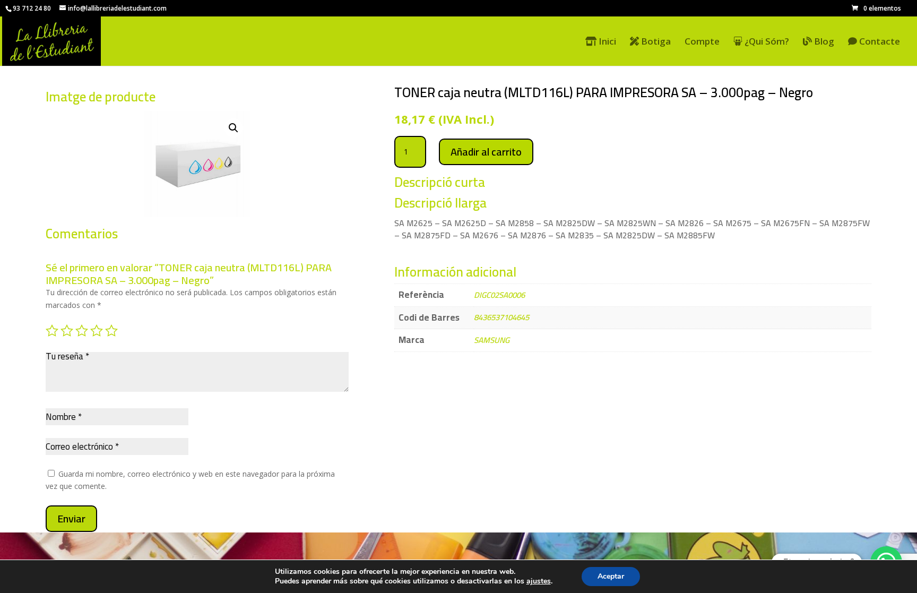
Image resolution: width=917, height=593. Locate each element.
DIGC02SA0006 (499, 295)
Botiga (655, 42)
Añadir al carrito (486, 151)
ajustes (538, 581)
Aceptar (611, 576)
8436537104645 (501, 317)
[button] (233, 127)
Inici (606, 42)
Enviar (71, 518)
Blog (823, 42)
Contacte (878, 42)
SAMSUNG (491, 340)
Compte (702, 42)
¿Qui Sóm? (765, 42)
